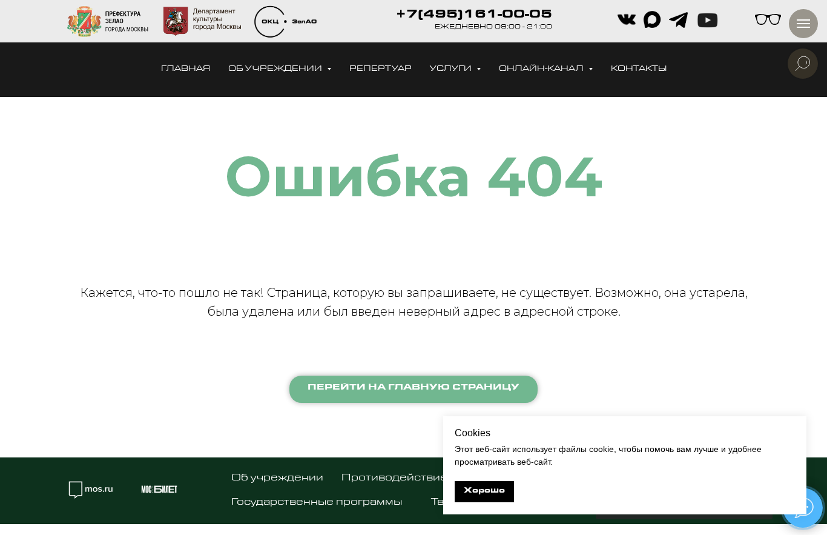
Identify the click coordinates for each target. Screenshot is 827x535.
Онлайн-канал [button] (542, 69)
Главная (185, 69)
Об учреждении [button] (276, 69)
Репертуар (380, 69)
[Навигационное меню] (803, 23)
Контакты (639, 69)
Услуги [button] (451, 69)
